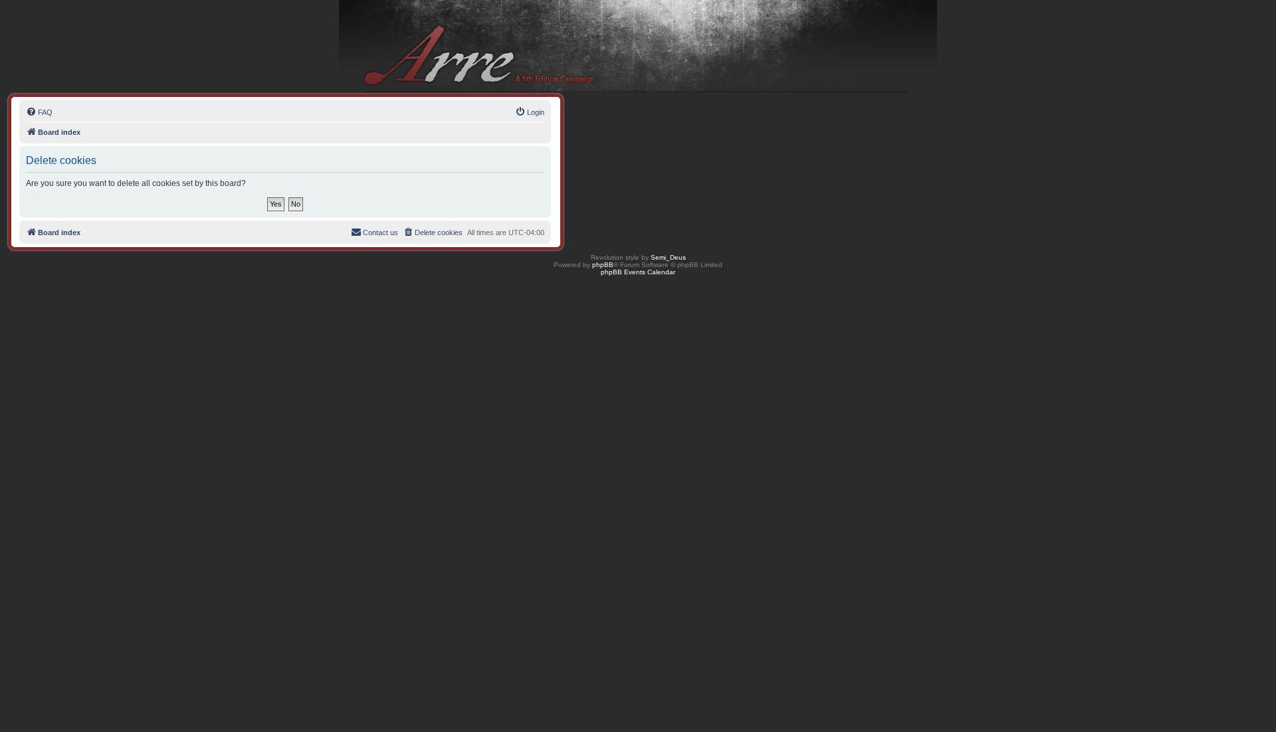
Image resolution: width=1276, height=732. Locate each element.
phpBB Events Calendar (638, 272)
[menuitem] (39, 112)
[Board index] (638, 47)
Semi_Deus (668, 257)
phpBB (602, 264)
